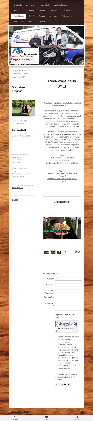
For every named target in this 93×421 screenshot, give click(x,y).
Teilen (16, 200)
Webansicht (79, 414)
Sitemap (26, 412)
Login (82, 412)
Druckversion (16, 412)
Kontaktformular (17, 188)
